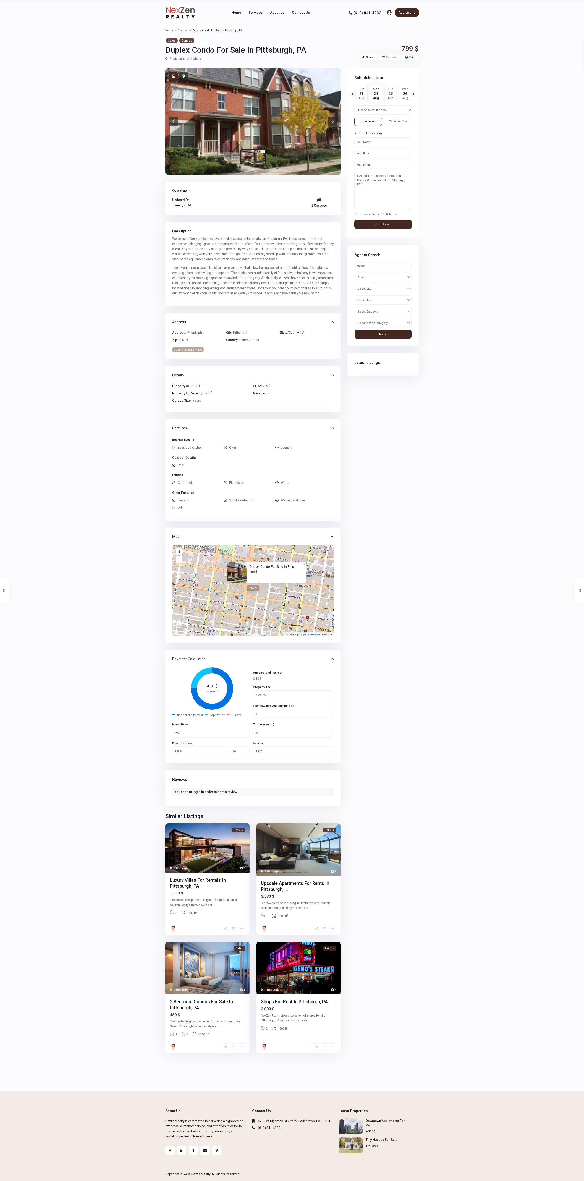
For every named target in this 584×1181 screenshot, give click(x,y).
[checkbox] (356, 214)
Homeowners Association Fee (273, 705)
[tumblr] (193, 1150)
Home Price (180, 724)
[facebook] (170, 1150)
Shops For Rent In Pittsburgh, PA (294, 1001)
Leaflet (292, 634)
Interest (258, 743)
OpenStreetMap (310, 634)
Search (383, 334)
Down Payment (182, 743)
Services (256, 12)
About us (277, 12)
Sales (171, 40)
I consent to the (378, 214)
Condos (183, 30)
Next (412, 94)
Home (236, 12)
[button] (173, 121)
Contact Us (301, 12)
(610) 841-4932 (367, 12)
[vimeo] (216, 1150)
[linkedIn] (181, 1150)
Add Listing (407, 12)
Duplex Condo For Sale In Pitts (271, 566)
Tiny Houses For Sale (381, 1140)
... (214, 905)
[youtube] (205, 1150)
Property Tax (262, 687)
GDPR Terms (389, 214)
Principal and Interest (267, 672)
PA (302, 332)
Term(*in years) (263, 724)
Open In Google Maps (188, 349)
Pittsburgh (195, 58)
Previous (353, 94)
